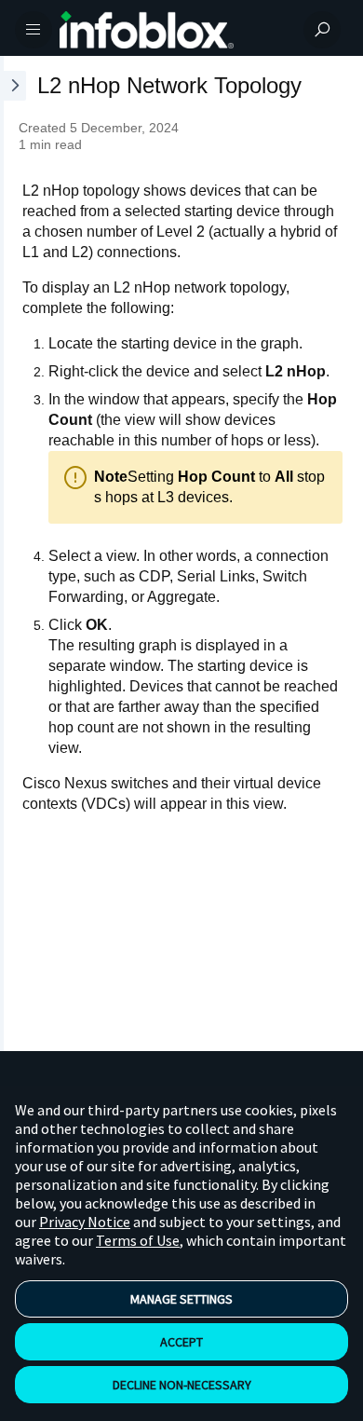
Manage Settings (181, 1299)
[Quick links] (174, 29)
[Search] (322, 29)
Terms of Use (138, 1240)
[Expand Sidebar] (13, 553)
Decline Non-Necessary (182, 1384)
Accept (181, 1341)
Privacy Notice (84, 1221)
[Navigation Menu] (33, 29)
